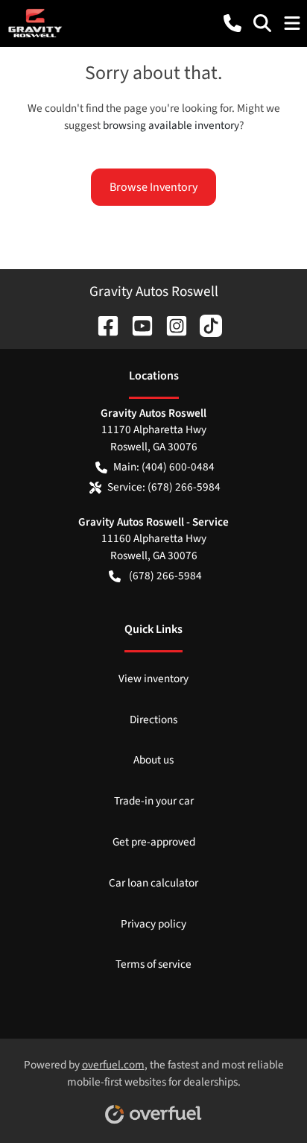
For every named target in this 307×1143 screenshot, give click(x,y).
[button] (232, 23)
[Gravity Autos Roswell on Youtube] (136, 324)
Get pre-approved (154, 842)
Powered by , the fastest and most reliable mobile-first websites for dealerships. (154, 1073)
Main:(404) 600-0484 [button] (164, 467)
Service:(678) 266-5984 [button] (164, 487)
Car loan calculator (153, 883)
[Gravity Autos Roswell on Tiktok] (205, 324)
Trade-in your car (154, 801)
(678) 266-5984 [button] (165, 575)
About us (153, 760)
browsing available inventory (171, 125)
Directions (153, 719)
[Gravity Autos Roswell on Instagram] (171, 324)
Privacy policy (153, 924)
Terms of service (153, 964)
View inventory (153, 678)
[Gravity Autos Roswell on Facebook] (102, 324)
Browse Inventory (153, 187)
